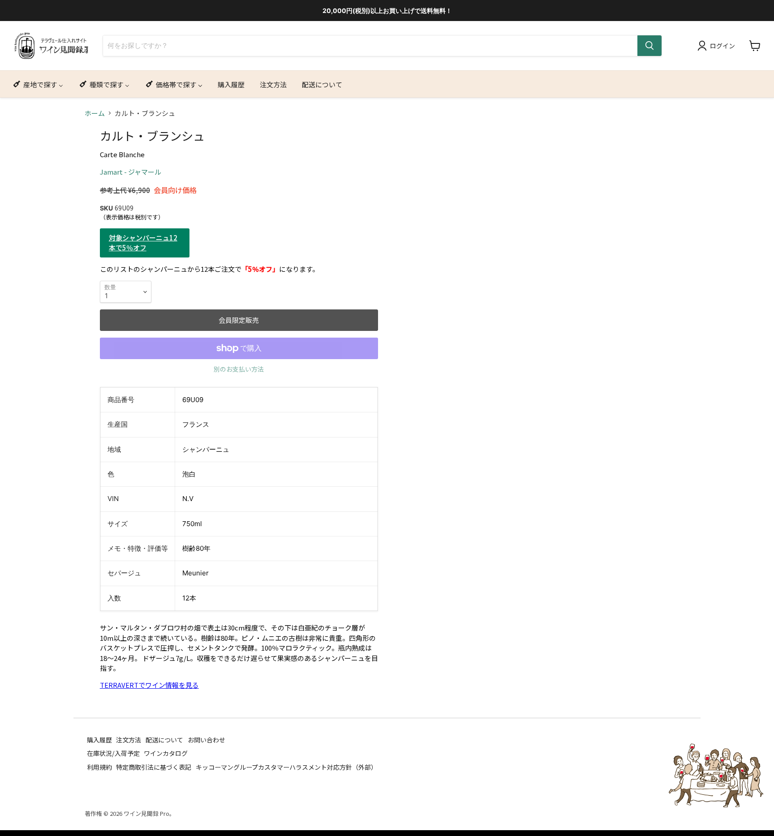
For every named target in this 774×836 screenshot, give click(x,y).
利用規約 (99, 766)
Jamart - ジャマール (130, 171)
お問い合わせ (206, 739)
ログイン (722, 45)
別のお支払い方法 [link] (239, 369)
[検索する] (649, 45)
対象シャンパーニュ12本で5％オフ (143, 243)
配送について (164, 739)
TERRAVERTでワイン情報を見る (149, 685)
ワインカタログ (166, 753)
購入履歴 (99, 739)
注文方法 (128, 739)
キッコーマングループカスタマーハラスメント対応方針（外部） (286, 766)
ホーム (95, 113)
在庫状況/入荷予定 (113, 753)
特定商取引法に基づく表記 (153, 766)
